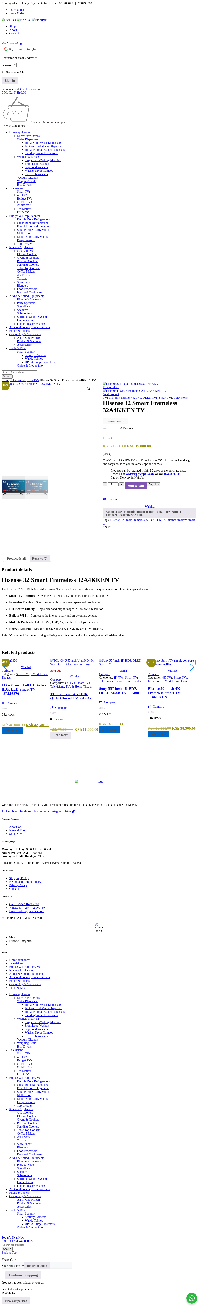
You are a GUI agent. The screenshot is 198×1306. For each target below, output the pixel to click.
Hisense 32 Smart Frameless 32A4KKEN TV (138, 520)
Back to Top (9, 1252)
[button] (88, 388)
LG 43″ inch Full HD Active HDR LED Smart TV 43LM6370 (24, 689)
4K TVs (136, 397)
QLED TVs (31, 380)
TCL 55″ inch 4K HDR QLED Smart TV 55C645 (70, 696)
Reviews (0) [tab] (39, 558)
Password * (9, 65)
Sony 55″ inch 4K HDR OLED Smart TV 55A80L (120, 691)
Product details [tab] (17, 558)
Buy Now (154, 484)
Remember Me (14, 72)
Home (5, 380)
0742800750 (172, 474)
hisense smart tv (177, 520)
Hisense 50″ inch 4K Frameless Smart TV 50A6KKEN (164, 693)
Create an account (31, 89)
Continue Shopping (23, 1275)
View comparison (16, 1301)
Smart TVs (165, 397)
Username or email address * (19, 58)
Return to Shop (37, 1265)
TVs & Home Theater (116, 397)
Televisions (17, 380)
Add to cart (136, 485)
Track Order (16, 9)
